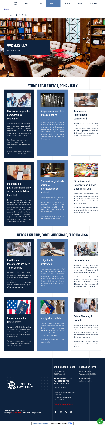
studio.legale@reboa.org (62, 383)
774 (70, 378)
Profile (27, 3)
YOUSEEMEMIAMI (16, 412)
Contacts (93, 3)
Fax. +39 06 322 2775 (61, 381)
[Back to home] (7, 9)
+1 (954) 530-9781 (85, 378)
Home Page (15, 3)
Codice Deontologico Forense (63, 404)
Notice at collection (40, 423)
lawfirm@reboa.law (85, 381)
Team (40, 3)
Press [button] (80, 3)
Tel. (55, 378)
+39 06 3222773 (62, 378)
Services (53, 3)
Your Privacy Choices (59, 423)
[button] (11, 14)
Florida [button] (67, 3)
